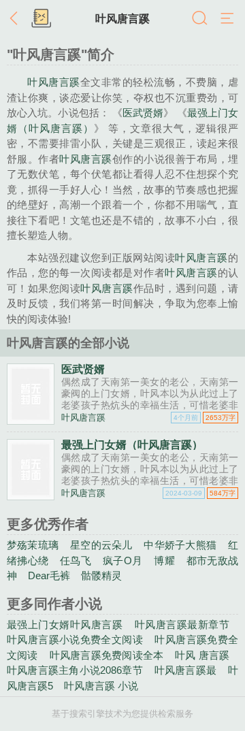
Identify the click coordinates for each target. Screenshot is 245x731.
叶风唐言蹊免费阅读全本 (107, 655)
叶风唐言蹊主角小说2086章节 (75, 670)
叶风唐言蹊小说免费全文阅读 (75, 639)
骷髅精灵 (101, 575)
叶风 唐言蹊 (202, 655)
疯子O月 (122, 560)
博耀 (164, 560)
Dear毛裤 (49, 575)
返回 (17, 19)
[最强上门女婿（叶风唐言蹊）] (30, 495)
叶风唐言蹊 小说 (101, 686)
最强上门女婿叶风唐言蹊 (64, 624)
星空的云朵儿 (101, 545)
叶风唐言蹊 (122, 18)
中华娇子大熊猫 (180, 545)
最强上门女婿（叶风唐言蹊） (132, 444)
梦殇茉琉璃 (33, 545)
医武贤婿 (142, 112)
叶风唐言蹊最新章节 (182, 624)
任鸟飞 (75, 560)
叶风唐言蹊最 (185, 670)
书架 (41, 19)
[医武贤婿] (30, 419)
